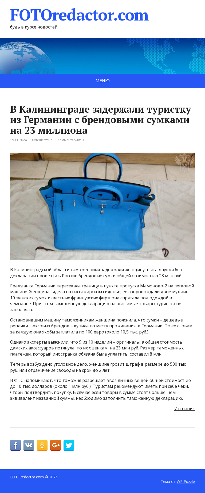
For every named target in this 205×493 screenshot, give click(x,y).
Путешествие (42, 140)
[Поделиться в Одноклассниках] (42, 445)
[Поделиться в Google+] (55, 445)
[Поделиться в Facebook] (15, 445)
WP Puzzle (186, 481)
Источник (184, 408)
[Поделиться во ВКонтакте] (28, 445)
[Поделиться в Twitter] (69, 445)
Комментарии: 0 (71, 140)
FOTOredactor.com (79, 14)
